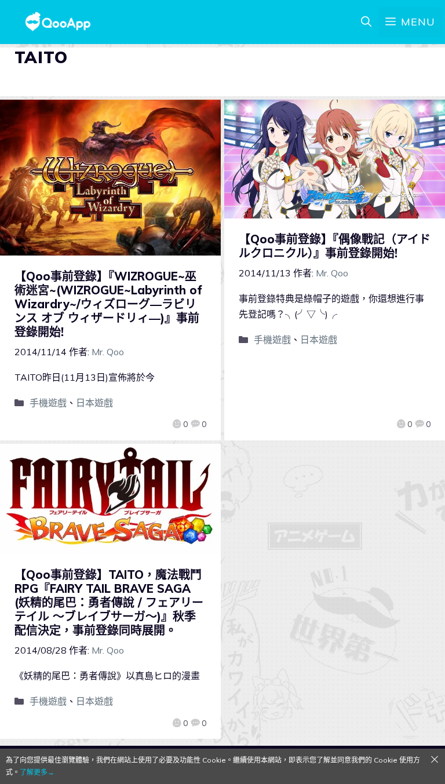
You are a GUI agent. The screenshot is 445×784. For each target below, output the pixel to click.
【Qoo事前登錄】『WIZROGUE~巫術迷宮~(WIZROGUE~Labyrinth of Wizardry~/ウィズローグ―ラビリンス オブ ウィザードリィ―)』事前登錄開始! (108, 304)
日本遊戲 (94, 403)
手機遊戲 (48, 403)
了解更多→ (37, 772)
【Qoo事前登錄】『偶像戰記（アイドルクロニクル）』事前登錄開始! (335, 246)
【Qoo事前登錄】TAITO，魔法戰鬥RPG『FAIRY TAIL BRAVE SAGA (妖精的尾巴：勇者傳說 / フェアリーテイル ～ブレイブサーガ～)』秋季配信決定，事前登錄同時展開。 (108, 602)
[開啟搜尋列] (366, 22)
